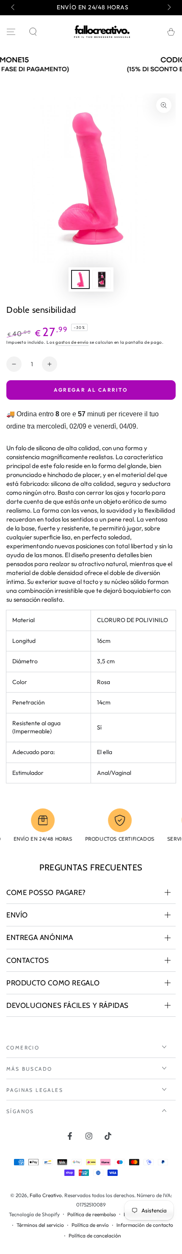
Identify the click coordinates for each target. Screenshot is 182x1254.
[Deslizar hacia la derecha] (168, 7)
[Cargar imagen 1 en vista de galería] (80, 279)
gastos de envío (72, 342)
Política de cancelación (95, 1235)
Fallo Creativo (46, 1195)
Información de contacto (144, 1225)
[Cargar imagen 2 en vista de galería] (101, 279)
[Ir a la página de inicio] (102, 32)
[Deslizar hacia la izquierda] (13, 7)
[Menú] (11, 31)
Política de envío (90, 1225)
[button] (33, 31)
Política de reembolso (91, 1214)
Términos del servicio (40, 1225)
